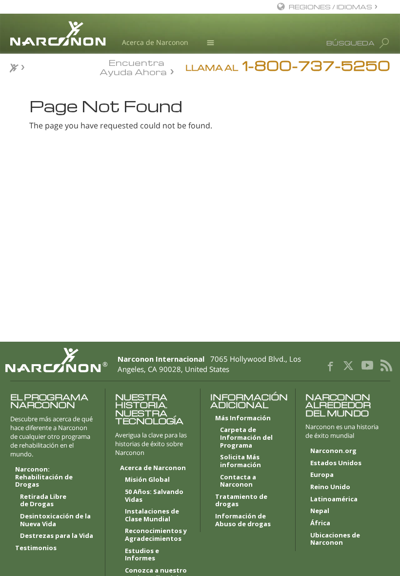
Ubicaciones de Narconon (335, 539)
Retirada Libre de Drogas (43, 501)
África (320, 523)
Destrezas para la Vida (56, 536)
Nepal (319, 511)
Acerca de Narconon (155, 42)
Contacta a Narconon (238, 481)
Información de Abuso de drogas (243, 520)
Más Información (243, 418)
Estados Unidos (335, 463)
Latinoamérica (334, 499)
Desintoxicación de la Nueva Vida (55, 520)
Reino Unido (330, 487)
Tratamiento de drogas (241, 501)
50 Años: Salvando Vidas (154, 496)
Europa (322, 475)
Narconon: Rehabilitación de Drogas (44, 477)
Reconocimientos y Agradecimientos (156, 535)
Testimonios (36, 548)
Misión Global (147, 480)
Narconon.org (333, 451)
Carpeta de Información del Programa (246, 437)
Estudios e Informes (142, 555)
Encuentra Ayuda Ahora (133, 66)
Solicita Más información (240, 461)
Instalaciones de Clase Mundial (152, 515)
